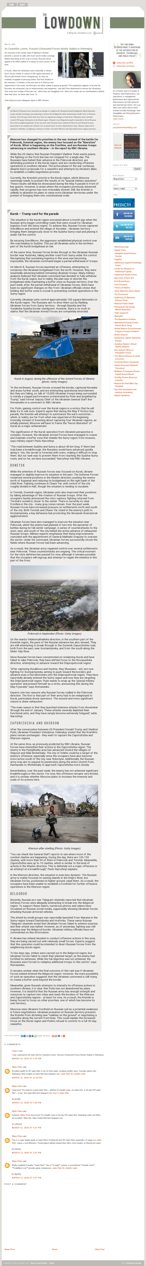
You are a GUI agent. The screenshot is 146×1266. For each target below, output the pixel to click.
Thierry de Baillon (122, 288)
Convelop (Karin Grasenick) (126, 362)
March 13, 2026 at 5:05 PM (26, 1103)
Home (54, 1249)
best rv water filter (61, 1093)
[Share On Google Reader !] (56, 1035)
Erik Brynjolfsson (122, 281)
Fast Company (120, 284)
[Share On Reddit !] (27, 1035)
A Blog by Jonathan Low (79, 33)
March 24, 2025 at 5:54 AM (26, 1059)
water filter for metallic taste (73, 1074)
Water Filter (17, 1067)
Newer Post (10, 1249)
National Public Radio (124, 303)
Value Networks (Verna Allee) (127, 291)
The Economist (121, 294)
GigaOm (118, 259)
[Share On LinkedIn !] (30, 1035)
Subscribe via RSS (124, 63)
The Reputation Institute (125, 319)
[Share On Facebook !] (25, 1035)
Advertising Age (121, 247)
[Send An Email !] (61, 1035)
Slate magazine (121, 313)
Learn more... (119, 119)
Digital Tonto (120, 250)
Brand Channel (121, 335)
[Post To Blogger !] (53, 1035)
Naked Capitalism (122, 395)
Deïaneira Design (134, 1263)
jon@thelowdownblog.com (125, 127)
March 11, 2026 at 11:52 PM (27, 1078)
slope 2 (15, 1051)
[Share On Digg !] (42, 1035)
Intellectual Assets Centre (125, 275)
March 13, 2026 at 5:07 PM (26, 1128)
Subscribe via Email (125, 66)
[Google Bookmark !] (58, 1035)
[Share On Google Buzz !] (33, 1035)
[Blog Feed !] (64, 1035)
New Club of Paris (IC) (124, 278)
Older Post (99, 1249)
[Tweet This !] (22, 1035)
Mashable (118, 316)
